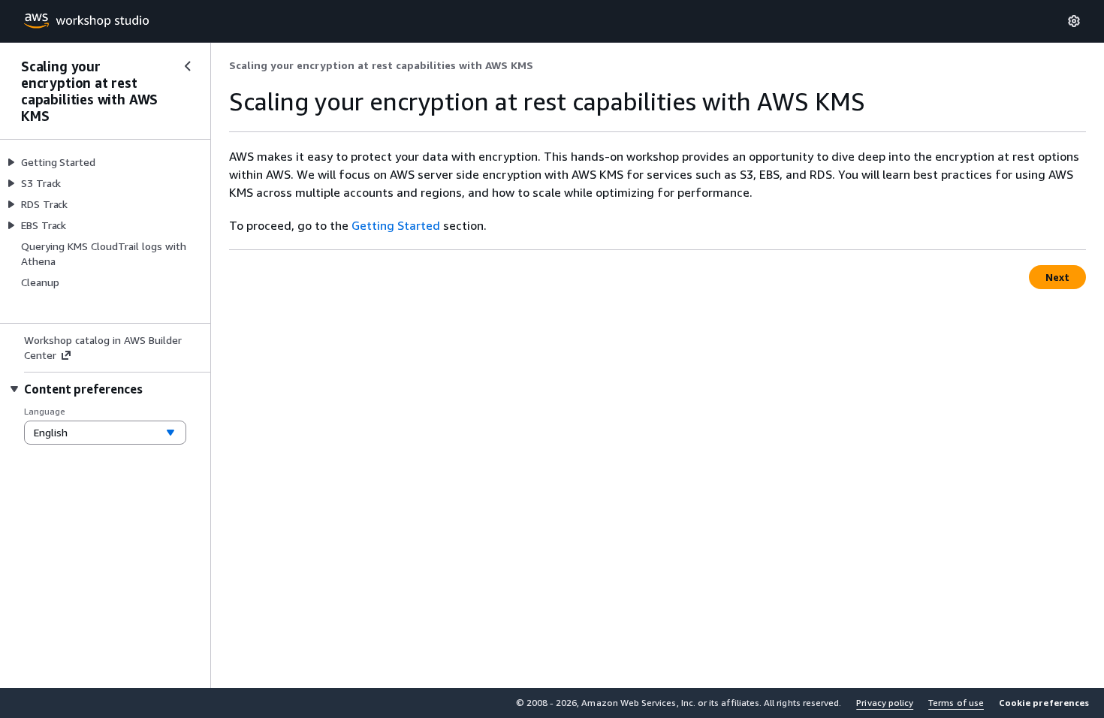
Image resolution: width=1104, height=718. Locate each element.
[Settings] (1074, 21)
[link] (381, 65)
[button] (1044, 703)
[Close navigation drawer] (187, 66)
